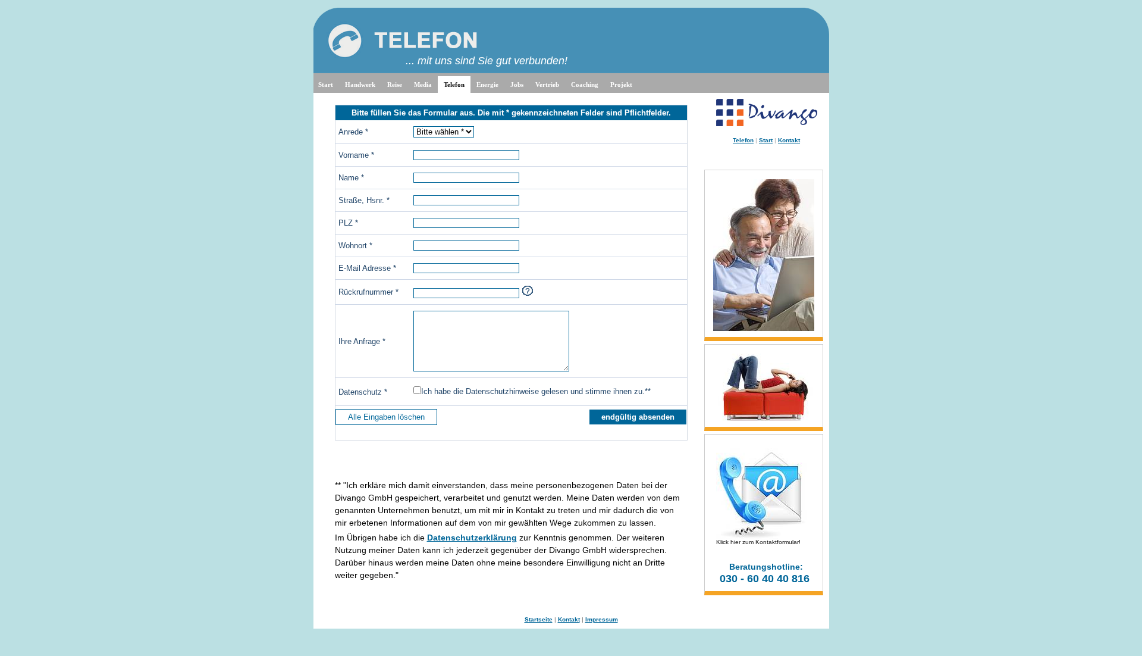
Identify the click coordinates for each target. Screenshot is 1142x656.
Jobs (516, 84)
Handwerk (360, 84)
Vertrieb (547, 84)
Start (325, 84)
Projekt (621, 84)
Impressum (601, 619)
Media (423, 84)
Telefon (454, 84)
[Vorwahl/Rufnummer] (527, 291)
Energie (487, 84)
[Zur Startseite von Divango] (766, 124)
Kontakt (789, 140)
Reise (394, 84)
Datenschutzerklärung (472, 537)
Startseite (539, 619)
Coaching (584, 84)
